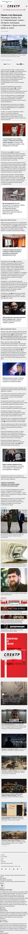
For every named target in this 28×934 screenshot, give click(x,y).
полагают (9, 152)
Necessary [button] (2, 907)
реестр (10, 334)
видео (2, 296)
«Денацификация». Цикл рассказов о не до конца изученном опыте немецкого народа (12, 630)
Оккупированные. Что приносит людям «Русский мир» (13, 604)
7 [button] (17, 706)
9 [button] (20, 706)
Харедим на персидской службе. (13, 749)
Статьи (2, 858)
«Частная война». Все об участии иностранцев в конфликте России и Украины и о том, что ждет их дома (14, 612)
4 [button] (11, 706)
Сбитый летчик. (13, 379)
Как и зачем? (3, 878)
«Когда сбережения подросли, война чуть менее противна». (12, 818)
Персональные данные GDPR (6, 863)
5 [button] (13, 706)
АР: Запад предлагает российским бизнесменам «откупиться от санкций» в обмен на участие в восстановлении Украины (14, 565)
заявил (11, 71)
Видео (2, 860)
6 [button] (15, 706)
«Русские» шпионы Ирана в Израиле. (13, 842)
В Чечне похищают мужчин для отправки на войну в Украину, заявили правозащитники (14, 593)
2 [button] (7, 706)
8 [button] (19, 706)
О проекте (3, 855)
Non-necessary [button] (3, 920)
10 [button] (22, 706)
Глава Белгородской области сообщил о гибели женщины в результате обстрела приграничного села (12, 252)
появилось (16, 342)
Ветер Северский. (13, 208)
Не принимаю (8, 880)
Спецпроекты (3, 597)
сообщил (13, 225)
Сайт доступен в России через (14, 9)
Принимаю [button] (2, 880)
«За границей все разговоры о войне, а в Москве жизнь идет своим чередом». (13, 142)
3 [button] (9, 706)
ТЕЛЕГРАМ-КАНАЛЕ (11, 486)
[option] (14, 693)
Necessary (3, 909)
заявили (12, 261)
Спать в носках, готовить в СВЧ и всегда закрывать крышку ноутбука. (12, 795)
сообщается (12, 88)
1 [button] (5, 706)
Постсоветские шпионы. (13, 726)
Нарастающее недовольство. (13, 467)
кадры (9, 293)
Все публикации (4, 856)
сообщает (21, 177)
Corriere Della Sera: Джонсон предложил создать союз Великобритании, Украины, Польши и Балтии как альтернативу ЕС (12, 536)
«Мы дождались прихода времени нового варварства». (13, 320)
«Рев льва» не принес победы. (13, 772)
